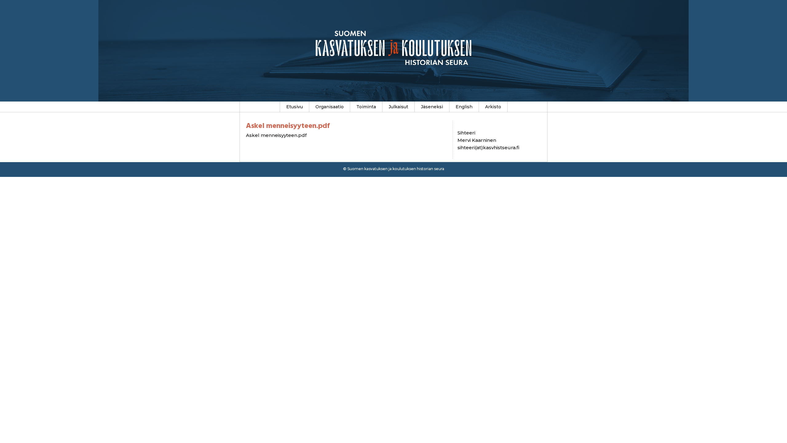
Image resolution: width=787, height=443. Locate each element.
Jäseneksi (432, 107)
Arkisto (493, 107)
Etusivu (294, 107)
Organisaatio (329, 107)
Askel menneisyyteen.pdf (276, 135)
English (464, 107)
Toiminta (366, 107)
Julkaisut (398, 107)
